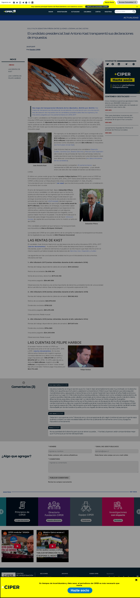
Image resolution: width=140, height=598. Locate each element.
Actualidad (75, 11)
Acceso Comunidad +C (127, 2)
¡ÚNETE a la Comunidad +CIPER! (97, 6)
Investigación (62, 11)
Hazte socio (80, 590)
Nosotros (108, 11)
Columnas (87, 11)
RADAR (51, 11)
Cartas (98, 11)
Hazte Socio (109, 2)
